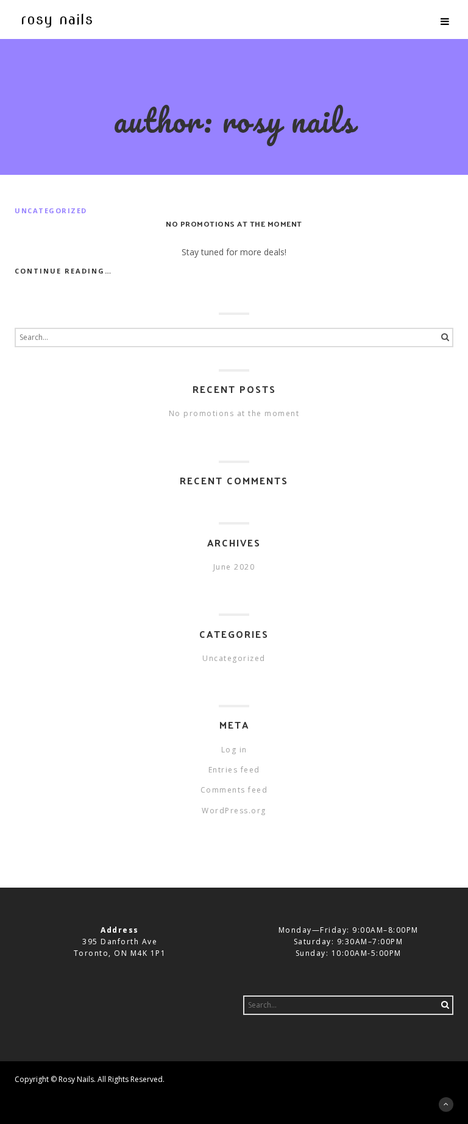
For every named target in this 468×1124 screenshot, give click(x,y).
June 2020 (234, 567)
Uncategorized (51, 210)
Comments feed (234, 790)
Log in (234, 749)
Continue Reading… (63, 270)
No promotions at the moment (234, 223)
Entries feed (234, 770)
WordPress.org (234, 810)
